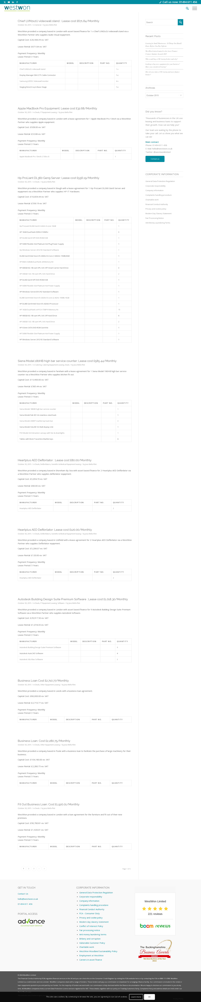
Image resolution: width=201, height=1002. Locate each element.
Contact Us (23, 893)
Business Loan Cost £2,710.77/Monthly (43, 680)
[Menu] (193, 8)
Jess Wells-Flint (51, 25)
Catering (38, 365)
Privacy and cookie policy (155, 209)
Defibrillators (45, 464)
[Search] (187, 8)
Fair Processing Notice (154, 218)
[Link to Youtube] (9, 2)
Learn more (136, 997)
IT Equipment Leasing (48, 112)
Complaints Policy (146, 989)
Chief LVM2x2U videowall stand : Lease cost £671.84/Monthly (58, 21)
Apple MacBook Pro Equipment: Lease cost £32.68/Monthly (57, 108)
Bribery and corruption (89, 938)
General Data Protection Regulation (160, 181)
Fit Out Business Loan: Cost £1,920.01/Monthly (48, 804)
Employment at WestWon (91, 955)
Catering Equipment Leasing (53, 365)
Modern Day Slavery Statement (158, 213)
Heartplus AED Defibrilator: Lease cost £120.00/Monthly (55, 529)
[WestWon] (17, 8)
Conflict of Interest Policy (91, 926)
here (137, 978)
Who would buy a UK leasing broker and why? (161, 59)
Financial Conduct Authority (156, 204)
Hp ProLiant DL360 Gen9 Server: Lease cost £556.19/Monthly (58, 178)
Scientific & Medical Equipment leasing (66, 464)
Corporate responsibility (155, 186)
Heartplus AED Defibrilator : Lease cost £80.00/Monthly (54, 460)
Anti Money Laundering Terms (157, 223)
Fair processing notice (89, 930)
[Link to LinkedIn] (13, 2)
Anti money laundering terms (92, 934)
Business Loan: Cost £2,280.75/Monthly (44, 741)
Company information (154, 190)
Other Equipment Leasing (50, 685)
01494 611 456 (25, 904)
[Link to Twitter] (5, 2)
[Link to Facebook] (17, 2)
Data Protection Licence (60, 989)
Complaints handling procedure (158, 195)
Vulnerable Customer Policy (92, 943)
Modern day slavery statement (94, 921)
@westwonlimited (162, 152)
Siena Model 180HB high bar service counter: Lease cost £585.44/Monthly (67, 361)
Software (61, 603)
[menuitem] (187, 8)
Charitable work (152, 199)
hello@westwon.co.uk (162, 148)
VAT (87, 989)
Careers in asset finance (90, 959)
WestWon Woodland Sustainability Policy (98, 951)
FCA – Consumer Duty (89, 913)
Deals (37, 112)
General (38, 25)
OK (149, 997)
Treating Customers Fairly (129, 989)
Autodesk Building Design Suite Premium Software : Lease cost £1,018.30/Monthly (73, 599)
